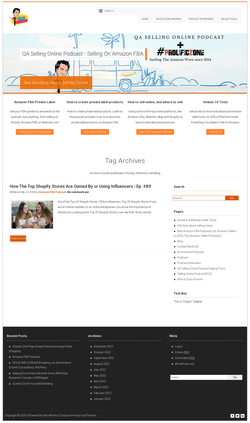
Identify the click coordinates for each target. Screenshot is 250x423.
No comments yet (78, 192)
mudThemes (88, 415)
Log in (178, 346)
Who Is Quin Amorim (168, 19)
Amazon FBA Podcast (52, 192)
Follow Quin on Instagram (35, 131)
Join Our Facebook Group (155, 131)
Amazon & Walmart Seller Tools (196, 220)
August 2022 (101, 363)
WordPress (50, 415)
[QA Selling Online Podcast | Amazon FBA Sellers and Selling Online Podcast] (19, 17)
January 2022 (102, 398)
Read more (18, 238)
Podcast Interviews (189, 263)
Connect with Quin (95, 131)
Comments (185, 358)
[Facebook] (232, 416)
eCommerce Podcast (190, 252)
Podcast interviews (201, 19)
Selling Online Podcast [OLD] (194, 273)
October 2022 (102, 352)
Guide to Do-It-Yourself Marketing (32, 383)
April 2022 (100, 381)
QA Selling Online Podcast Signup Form (201, 268)
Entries (182, 352)
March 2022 (101, 387)
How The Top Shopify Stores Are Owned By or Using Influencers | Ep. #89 (80, 186)
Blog (180, 241)
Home (144, 19)
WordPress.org (184, 363)
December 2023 (103, 346)
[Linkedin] (243, 416)
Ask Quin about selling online (194, 225)
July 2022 (99, 369)
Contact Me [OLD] (187, 246)
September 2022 (104, 358)
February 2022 (103, 393)
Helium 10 (215, 131)
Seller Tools (229, 19)
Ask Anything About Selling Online (56, 82)
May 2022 (100, 375)
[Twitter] (237, 416)
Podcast (182, 257)
